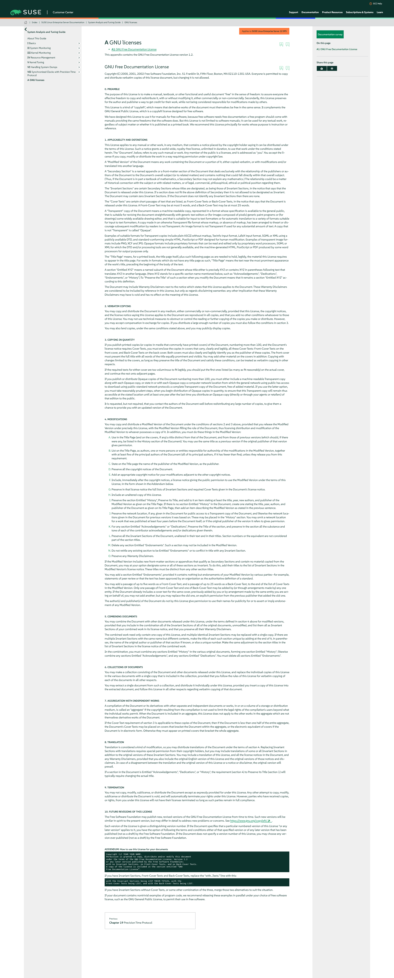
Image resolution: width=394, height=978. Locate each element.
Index (34, 22)
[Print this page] (332, 68)
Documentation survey (330, 34)
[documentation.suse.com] (26, 22)
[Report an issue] (281, 45)
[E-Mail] (322, 68)
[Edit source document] (287, 45)
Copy (285, 854)
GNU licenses (131, 22)
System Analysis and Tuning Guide (104, 22)
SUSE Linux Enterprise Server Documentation (62, 22)
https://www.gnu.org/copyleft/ (248, 820)
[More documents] (25, 29)
